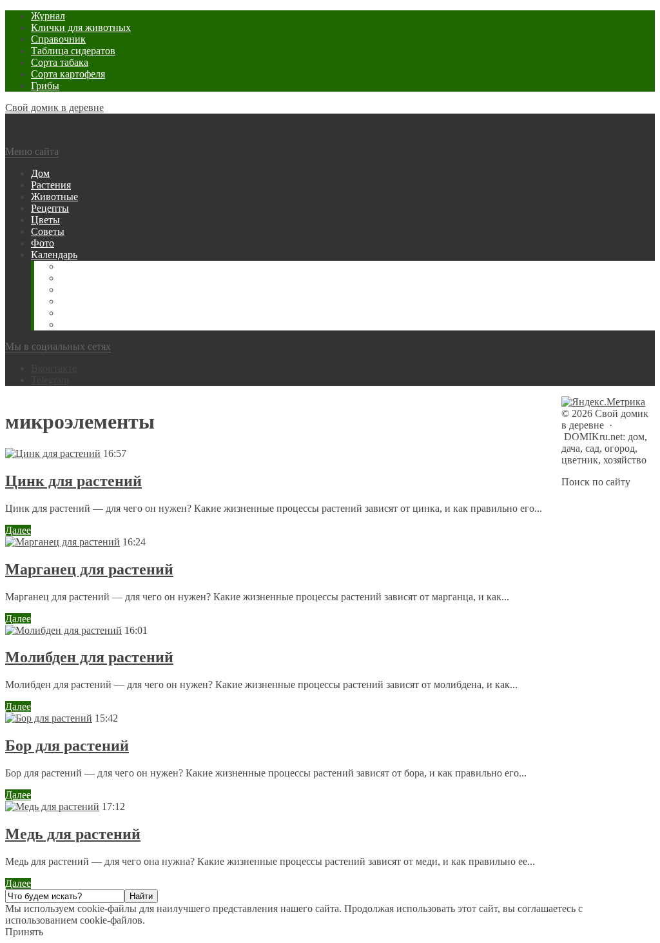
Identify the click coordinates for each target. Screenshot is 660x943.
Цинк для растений (73, 480)
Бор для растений (67, 745)
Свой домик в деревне (54, 107)
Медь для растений (73, 834)
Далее (18, 530)
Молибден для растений (89, 657)
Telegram (50, 379)
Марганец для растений (89, 569)
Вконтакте (54, 368)
